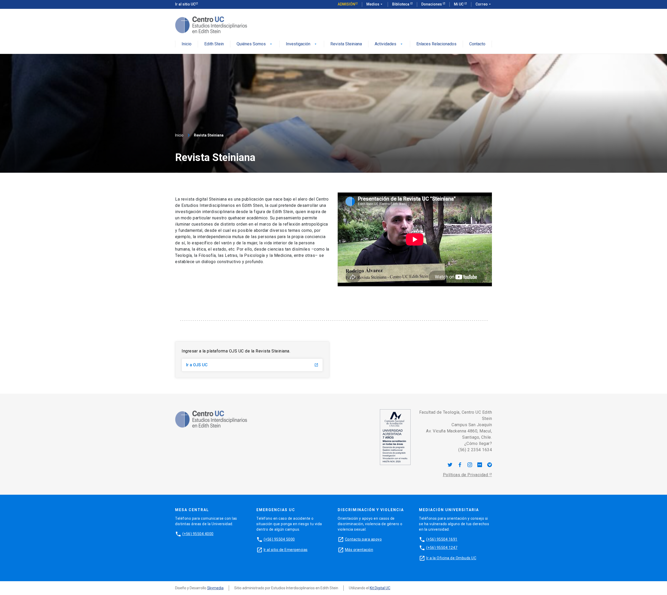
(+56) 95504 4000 (198, 534)
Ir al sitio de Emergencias (286, 550)
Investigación (302, 44)
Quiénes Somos (255, 44)
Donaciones (432, 4)
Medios (375, 4)
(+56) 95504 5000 (279, 539)
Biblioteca (401, 4)
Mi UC (459, 4)
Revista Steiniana (346, 44)
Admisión (346, 4)
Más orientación (359, 550)
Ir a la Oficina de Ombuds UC (451, 558)
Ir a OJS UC (252, 364)
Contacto (477, 44)
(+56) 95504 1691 (442, 539)
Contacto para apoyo (363, 539)
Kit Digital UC (380, 588)
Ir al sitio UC (185, 4)
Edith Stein (214, 44)
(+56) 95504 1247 (442, 547)
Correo (483, 4)
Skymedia (215, 588)
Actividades (389, 44)
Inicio (187, 44)
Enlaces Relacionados (436, 44)
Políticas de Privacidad (466, 474)
